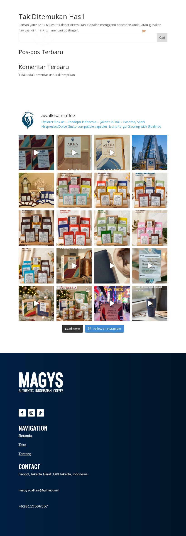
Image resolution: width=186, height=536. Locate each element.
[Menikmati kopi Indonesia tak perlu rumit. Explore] (74, 265)
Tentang (25, 453)
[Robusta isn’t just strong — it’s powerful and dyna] (36, 228)
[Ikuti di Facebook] (22, 413)
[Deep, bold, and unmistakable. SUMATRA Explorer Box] (74, 228)
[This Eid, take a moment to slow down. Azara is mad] (112, 153)
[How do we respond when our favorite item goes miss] (150, 303)
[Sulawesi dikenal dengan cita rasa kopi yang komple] (150, 228)
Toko (22, 444)
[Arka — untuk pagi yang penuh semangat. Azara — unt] (36, 190)
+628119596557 (33, 506)
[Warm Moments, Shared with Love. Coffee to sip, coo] (74, 303)
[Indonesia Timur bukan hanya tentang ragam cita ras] (36, 265)
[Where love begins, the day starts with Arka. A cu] (74, 153)
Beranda (25, 435)
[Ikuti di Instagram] (31, 413)
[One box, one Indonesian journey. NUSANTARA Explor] (74, 190)
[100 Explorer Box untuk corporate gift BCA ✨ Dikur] (36, 153)
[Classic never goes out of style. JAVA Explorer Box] (112, 228)
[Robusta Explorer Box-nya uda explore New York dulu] (112, 303)
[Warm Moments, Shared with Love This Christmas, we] (150, 265)
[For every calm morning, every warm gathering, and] (112, 265)
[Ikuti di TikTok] (40, 413)
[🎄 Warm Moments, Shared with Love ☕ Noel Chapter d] (36, 303)
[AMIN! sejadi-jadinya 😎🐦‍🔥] (150, 153)
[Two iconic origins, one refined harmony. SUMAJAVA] (112, 190)
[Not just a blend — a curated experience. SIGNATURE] (150, 190)
